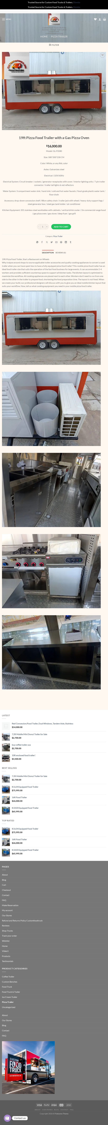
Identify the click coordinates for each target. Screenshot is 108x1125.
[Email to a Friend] (56, 242)
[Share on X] (47, 242)
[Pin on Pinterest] (61, 242)
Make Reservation (10, 905)
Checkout (6, 890)
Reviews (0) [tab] (61, 253)
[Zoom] (5, 126)
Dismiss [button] (76, 2)
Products (6, 956)
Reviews (5, 925)
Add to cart (61, 226)
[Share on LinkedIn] (66, 242)
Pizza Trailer (59, 36)
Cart (4, 885)
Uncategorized (8, 1007)
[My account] (100, 19)
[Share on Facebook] (42, 242)
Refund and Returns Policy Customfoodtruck (22, 920)
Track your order (9, 935)
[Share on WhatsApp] (37, 242)
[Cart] (104, 19)
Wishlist (5, 941)
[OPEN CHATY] (7, 1118)
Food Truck (7, 986)
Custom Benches (9, 981)
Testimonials (7, 961)
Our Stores (7, 915)
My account (7, 910)
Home (44, 36)
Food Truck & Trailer (11, 992)
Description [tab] (48, 253)
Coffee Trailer (8, 976)
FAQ (4, 900)
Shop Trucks (7, 930)
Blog (4, 880)
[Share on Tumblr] (70, 242)
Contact (5, 895)
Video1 (5, 951)
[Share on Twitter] (51, 242)
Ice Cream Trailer (9, 997)
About (5, 874)
